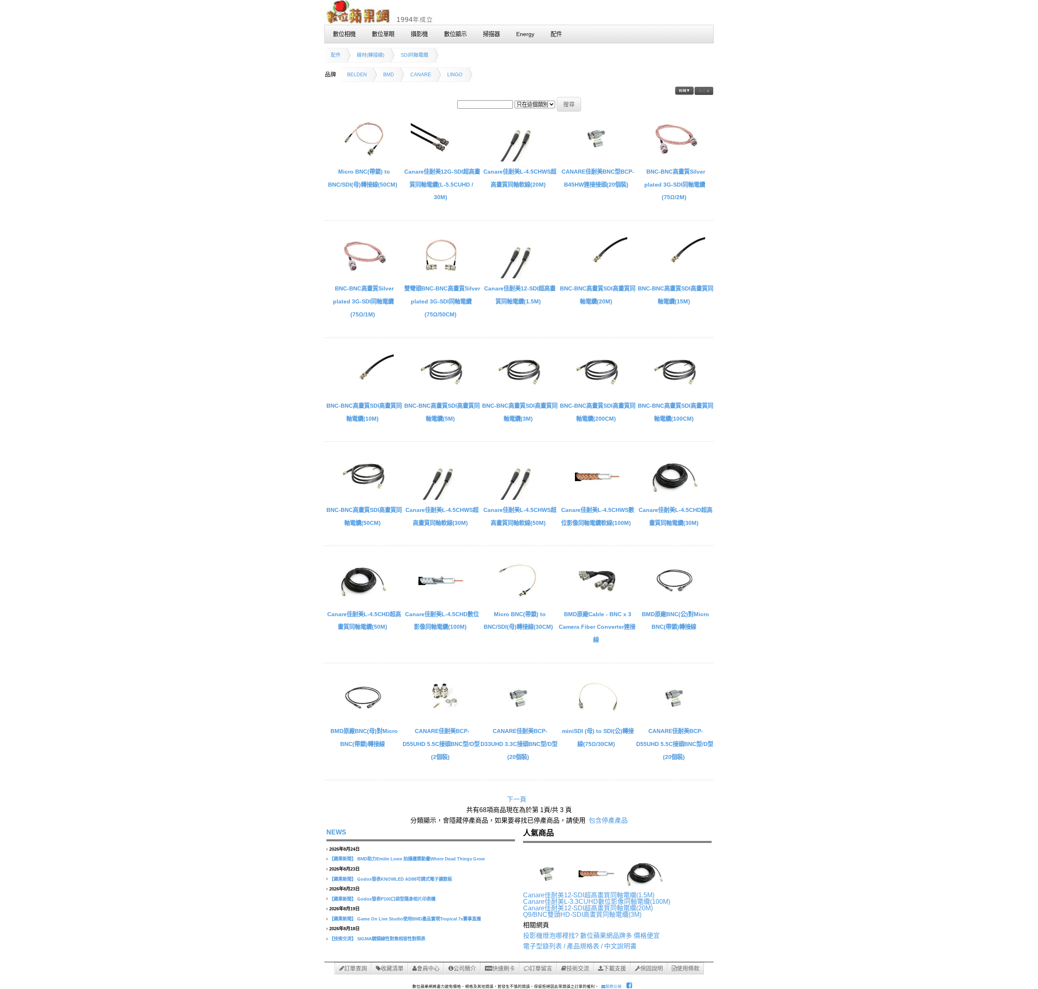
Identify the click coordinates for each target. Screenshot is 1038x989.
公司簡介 (464, 968)
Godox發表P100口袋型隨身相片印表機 (396, 899)
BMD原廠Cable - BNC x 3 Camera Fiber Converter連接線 (597, 627)
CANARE (420, 74)
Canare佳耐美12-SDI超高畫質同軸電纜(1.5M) (588, 895)
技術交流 (577, 968)
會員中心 (428, 968)
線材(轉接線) (370, 55)
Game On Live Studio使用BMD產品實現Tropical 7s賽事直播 (419, 918)
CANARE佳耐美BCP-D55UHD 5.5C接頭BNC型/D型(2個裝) (441, 744)
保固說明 (651, 968)
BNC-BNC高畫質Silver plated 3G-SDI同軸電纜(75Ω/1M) (363, 301)
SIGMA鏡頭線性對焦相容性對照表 (391, 938)
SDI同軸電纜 (414, 55)
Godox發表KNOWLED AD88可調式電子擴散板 (404, 879)
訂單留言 (541, 968)
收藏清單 (392, 968)
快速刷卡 (503, 968)
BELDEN (357, 74)
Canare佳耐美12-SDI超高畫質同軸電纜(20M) (588, 908)
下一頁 (516, 799)
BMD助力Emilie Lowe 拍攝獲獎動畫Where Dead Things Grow (421, 858)
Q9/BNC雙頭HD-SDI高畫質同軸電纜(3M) (582, 914)
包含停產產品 (608, 820)
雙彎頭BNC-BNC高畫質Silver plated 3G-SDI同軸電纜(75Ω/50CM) (442, 301)
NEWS (336, 832)
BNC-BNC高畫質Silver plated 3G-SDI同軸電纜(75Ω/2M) (674, 184)
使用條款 (688, 968)
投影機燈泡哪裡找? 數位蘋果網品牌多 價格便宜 (591, 935)
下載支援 (614, 968)
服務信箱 (613, 986)
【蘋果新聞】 (342, 858)
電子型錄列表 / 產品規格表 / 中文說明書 (580, 946)
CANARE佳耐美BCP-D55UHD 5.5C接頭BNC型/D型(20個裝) (674, 744)
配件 (336, 55)
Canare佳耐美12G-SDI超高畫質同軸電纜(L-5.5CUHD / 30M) (442, 184)
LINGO (454, 74)
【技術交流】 (342, 938)
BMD (388, 74)
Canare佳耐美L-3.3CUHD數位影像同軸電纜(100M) (596, 901)
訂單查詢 (355, 968)
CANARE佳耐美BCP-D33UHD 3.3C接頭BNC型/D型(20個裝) (519, 744)
